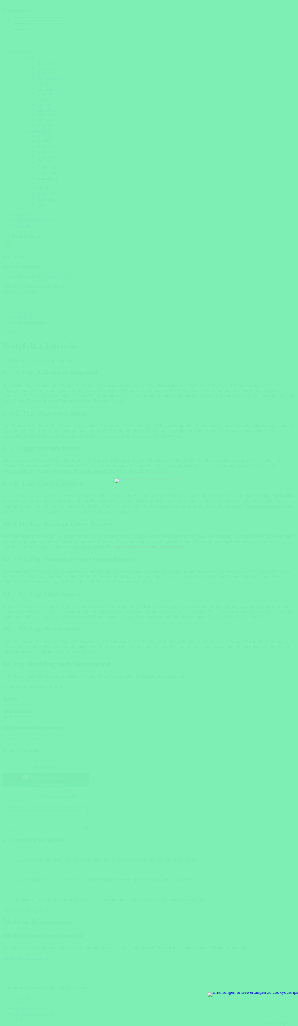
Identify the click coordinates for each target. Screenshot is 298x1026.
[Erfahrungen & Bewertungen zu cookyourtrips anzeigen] (253, 994)
